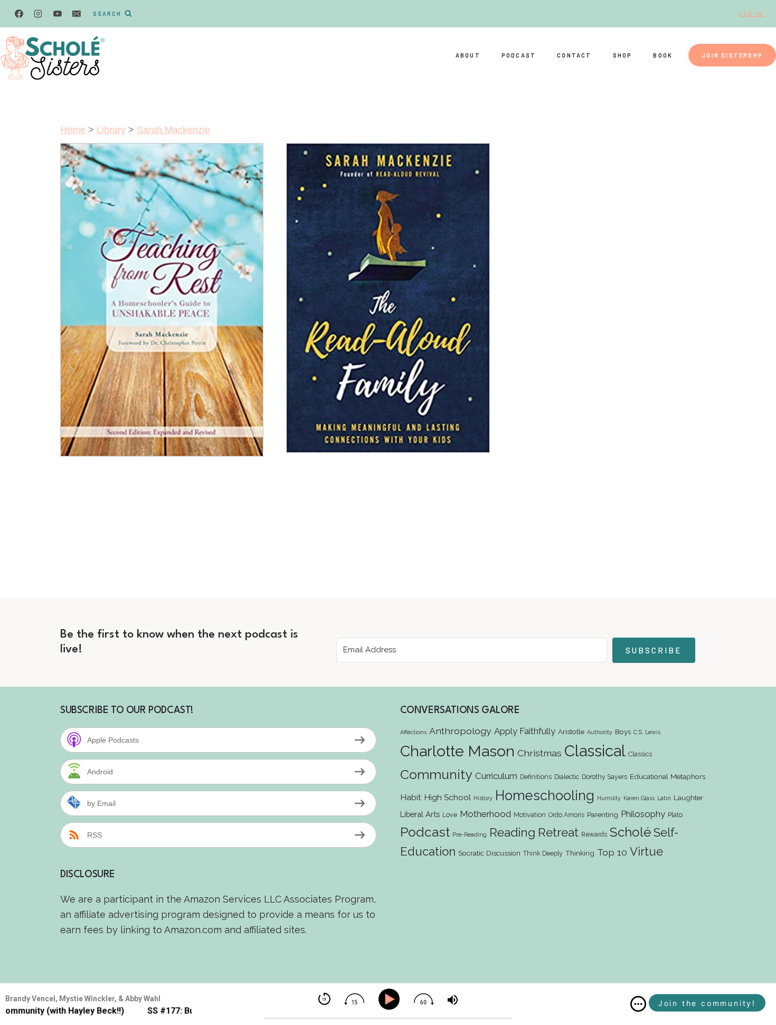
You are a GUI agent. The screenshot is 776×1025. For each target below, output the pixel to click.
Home (73, 130)
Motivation (530, 815)
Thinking (579, 853)
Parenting (602, 814)
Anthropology (460, 730)
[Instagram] (38, 13)
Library (111, 130)
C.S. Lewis (646, 732)
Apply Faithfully (524, 731)
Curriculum (496, 776)
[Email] (76, 13)
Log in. (752, 13)
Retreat (558, 832)
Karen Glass (639, 798)
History (483, 798)
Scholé (630, 832)
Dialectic (566, 777)
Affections (413, 732)
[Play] (390, 999)
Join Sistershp (732, 55)
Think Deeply (543, 853)
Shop (622, 55)
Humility (609, 798)
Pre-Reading (469, 834)
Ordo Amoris (566, 815)
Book (663, 55)
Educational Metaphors (667, 776)
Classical (595, 751)
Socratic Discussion (489, 853)
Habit (410, 797)
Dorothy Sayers (604, 777)
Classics (640, 754)
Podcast (518, 55)
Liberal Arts (420, 814)
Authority (599, 732)
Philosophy (643, 814)
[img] (638, 1004)
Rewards (594, 834)
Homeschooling (544, 795)
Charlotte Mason (457, 751)
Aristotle (571, 731)
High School (447, 797)
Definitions (536, 777)
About (468, 55)
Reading (512, 832)
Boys (623, 731)
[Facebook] (19, 13)
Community (436, 774)
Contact (574, 55)
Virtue (646, 851)
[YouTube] (57, 13)
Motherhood (485, 814)
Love (449, 815)
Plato (675, 815)
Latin (664, 798)
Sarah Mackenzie (173, 130)
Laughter (688, 797)
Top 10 (612, 852)
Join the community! (707, 1003)
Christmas (539, 752)
